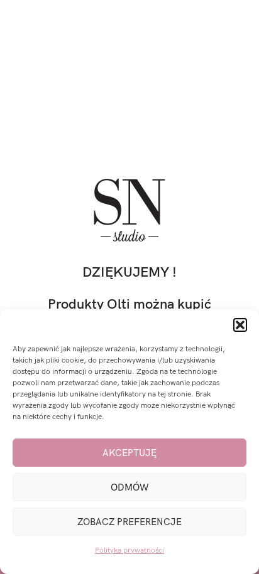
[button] (240, 325)
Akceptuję (129, 453)
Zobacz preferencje (129, 522)
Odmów (130, 487)
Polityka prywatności (129, 550)
